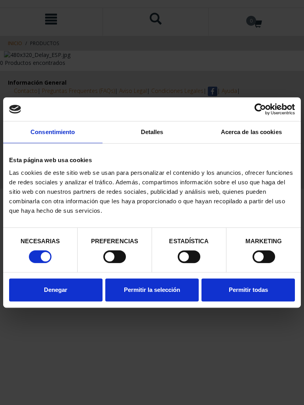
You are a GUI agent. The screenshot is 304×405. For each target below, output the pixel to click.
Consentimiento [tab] (52, 132)
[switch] (114, 256)
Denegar (55, 289)
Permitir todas (248, 289)
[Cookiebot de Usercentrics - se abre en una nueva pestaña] (260, 109)
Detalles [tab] (152, 132)
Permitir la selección (152, 289)
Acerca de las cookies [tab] (251, 132)
